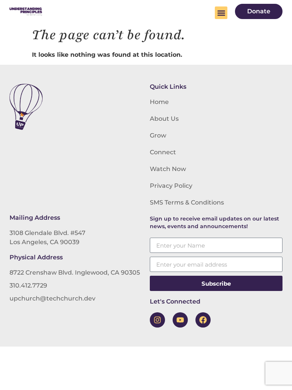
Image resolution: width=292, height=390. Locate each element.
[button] (221, 12)
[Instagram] (157, 320)
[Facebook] (203, 320)
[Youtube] (180, 320)
